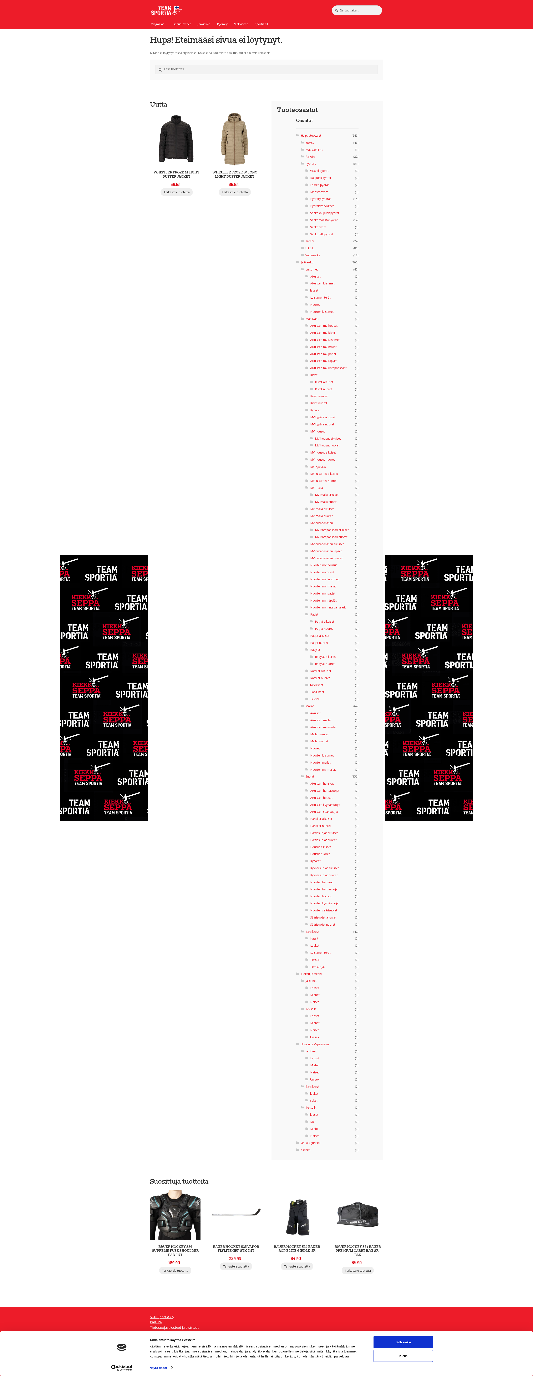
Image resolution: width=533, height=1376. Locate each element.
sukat (314, 1100)
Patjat (314, 614)
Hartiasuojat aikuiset (324, 833)
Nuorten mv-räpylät (323, 600)
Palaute (156, 1322)
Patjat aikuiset (324, 621)
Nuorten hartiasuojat (324, 889)
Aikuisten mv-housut (324, 326)
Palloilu (310, 156)
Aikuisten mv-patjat (323, 354)
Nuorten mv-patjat (322, 593)
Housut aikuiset (320, 847)
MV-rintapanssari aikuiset (332, 530)
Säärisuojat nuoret (322, 924)
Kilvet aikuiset (324, 382)
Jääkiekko (204, 24)
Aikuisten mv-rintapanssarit (328, 368)
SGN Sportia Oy (162, 1317)
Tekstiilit (310, 1009)
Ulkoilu (309, 248)
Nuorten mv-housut (323, 565)
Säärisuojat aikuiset (323, 917)
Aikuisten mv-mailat (323, 347)
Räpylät (315, 650)
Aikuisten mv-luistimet (325, 340)
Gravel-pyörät (319, 171)
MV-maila (316, 488)
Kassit (314, 938)
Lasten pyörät (319, 185)
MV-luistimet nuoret (323, 481)
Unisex (314, 1037)
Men (313, 1122)
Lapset (314, 988)
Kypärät (315, 410)
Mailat (309, 706)
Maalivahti (312, 319)
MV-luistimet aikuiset (324, 474)
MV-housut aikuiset (328, 438)
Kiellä (403, 1356)
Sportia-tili (261, 24)
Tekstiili (315, 699)
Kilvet (314, 375)
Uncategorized (310, 1143)
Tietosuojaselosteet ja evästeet (174, 1327)
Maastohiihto (314, 150)
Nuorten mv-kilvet (322, 572)
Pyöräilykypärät (320, 199)
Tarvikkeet (317, 692)
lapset (314, 290)
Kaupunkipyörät (320, 178)
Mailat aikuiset (320, 734)
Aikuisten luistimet (322, 283)
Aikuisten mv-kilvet (322, 333)
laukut (314, 1094)
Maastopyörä (319, 192)
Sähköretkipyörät (321, 234)
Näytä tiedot (158, 1368)
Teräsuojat (317, 967)
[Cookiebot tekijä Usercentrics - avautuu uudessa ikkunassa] (122, 1368)
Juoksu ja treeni (311, 974)
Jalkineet (311, 981)
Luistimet (311, 269)
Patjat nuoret (324, 629)
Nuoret (315, 305)
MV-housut (317, 431)
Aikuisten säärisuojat (324, 812)
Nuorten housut (321, 896)
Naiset (314, 1002)
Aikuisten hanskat (322, 783)
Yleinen (305, 1150)
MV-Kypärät (318, 467)
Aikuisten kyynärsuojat (325, 805)
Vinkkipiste (241, 24)
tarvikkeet (316, 685)
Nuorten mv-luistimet (324, 579)
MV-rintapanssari (321, 523)
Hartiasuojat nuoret (323, 840)
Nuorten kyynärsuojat (325, 903)
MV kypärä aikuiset (322, 417)
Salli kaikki (403, 1342)
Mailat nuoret (319, 741)
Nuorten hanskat (321, 882)
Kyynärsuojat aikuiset (324, 868)
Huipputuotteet (181, 24)
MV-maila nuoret (326, 502)
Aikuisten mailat (320, 720)
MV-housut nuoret (327, 445)
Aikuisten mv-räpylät (323, 361)
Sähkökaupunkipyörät (324, 213)
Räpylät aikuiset (325, 657)
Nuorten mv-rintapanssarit (328, 607)
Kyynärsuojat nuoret (324, 875)
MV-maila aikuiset (327, 495)
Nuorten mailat (320, 762)
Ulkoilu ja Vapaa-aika (315, 1044)
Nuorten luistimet (322, 312)
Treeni (309, 241)
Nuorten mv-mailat (323, 586)
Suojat (309, 776)
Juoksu (309, 143)
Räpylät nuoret (325, 664)
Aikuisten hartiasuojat (324, 791)
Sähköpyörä (318, 227)
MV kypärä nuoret (322, 424)
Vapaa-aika (312, 255)
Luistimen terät (320, 297)
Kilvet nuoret (323, 389)
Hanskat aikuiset (321, 819)
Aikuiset (315, 276)
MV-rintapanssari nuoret (331, 537)
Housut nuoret (320, 854)
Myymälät (157, 24)
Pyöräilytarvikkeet (322, 206)
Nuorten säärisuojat (323, 910)
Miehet (315, 995)
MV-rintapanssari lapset (326, 551)
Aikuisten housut (321, 798)
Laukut (314, 945)
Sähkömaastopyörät (324, 220)
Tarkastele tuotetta (177, 192)
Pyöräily (222, 24)
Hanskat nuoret (320, 826)
